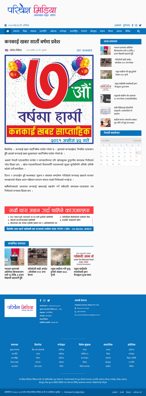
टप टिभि (131, 362)
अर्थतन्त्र (53, 31)
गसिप (61, 366)
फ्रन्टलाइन (84, 358)
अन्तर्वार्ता (14, 366)
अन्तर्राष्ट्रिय (74, 31)
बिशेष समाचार (85, 366)
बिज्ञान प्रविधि (131, 358)
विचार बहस (14, 362)
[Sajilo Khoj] (49, 218)
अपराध (119, 31)
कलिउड (61, 349)
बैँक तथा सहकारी (38, 349)
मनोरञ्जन (63, 31)
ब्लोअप (61, 362)
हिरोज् (85, 362)
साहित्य (108, 366)
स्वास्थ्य (33, 31)
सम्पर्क (122, 392)
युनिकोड (127, 25)
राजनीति (43, 31)
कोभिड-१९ (84, 354)
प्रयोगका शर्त (137, 392)
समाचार (16, 31)
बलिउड (61, 354)
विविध (127, 31)
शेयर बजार (38, 366)
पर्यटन (38, 358)
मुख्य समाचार (14, 349)
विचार (110, 31)
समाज (102, 31)
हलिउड (61, 358)
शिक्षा (25, 31)
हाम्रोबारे (118, 25)
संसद (85, 349)
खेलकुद (93, 31)
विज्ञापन (128, 392)
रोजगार (84, 31)
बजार (38, 354)
